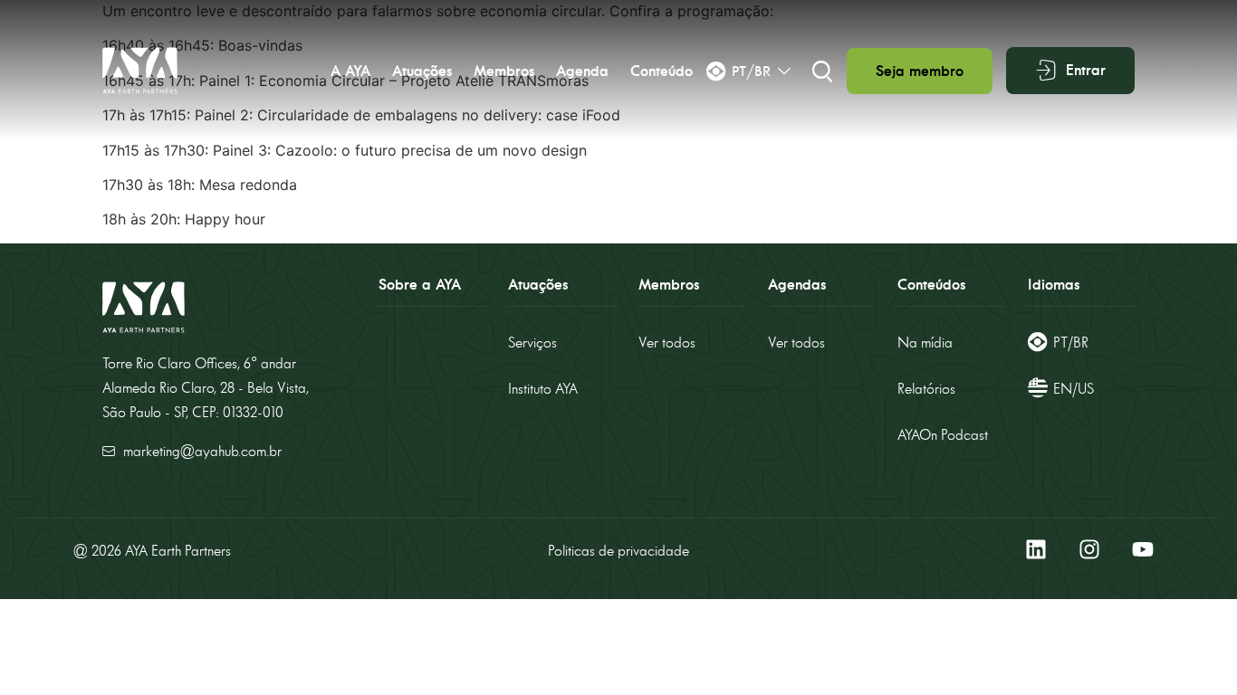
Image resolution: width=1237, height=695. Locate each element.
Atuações (422, 71)
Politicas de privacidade (618, 550)
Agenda (582, 71)
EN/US (1073, 388)
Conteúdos (931, 284)
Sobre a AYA (420, 284)
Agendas (797, 284)
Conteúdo (661, 71)
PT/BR (1070, 342)
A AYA (350, 71)
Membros (504, 71)
